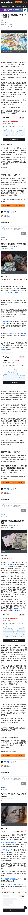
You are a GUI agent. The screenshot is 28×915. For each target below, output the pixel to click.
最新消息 (18, 6)
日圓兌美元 (11, 564)
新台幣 (10, 293)
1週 (6, 126)
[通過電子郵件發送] (15, 212)
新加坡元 (16, 293)
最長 (23, 126)
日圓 (5, 293)
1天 (3, 126)
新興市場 (15, 433)
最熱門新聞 (11, 6)
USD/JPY (17, 608)
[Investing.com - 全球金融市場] (9, 2)
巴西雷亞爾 (10, 333)
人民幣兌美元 (5, 322)
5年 (19, 126)
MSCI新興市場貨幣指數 (8, 842)
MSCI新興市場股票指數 (8, 879)
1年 (16, 126)
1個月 (10, 126)
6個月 (13, 126)
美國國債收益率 (6, 850)
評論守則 (3, 237)
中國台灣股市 (22, 884)
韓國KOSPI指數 (12, 884)
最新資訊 (4, 6)
